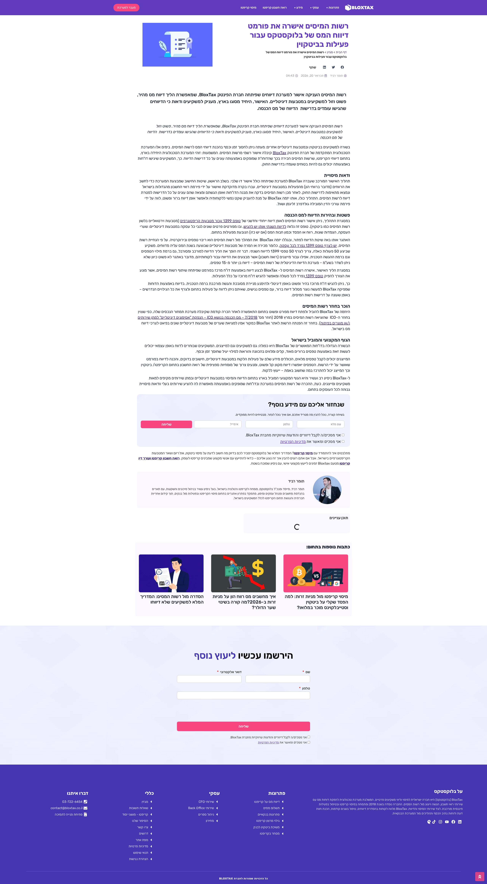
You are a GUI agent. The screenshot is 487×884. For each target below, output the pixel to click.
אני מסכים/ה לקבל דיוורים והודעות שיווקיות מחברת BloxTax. (293, 435)
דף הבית (341, 52)
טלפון (305, 688)
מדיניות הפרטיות (293, 441)
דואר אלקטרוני (230, 672)
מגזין (330, 52)
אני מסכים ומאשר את (310, 441)
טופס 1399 (314, 276)
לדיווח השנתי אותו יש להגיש (265, 226)
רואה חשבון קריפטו (275, 7)
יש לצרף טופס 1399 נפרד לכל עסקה (308, 245)
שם (307, 672)
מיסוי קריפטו (248, 7)
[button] (342, 67)
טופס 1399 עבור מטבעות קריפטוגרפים (210, 220)
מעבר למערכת (126, 7)
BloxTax (279, 152)
